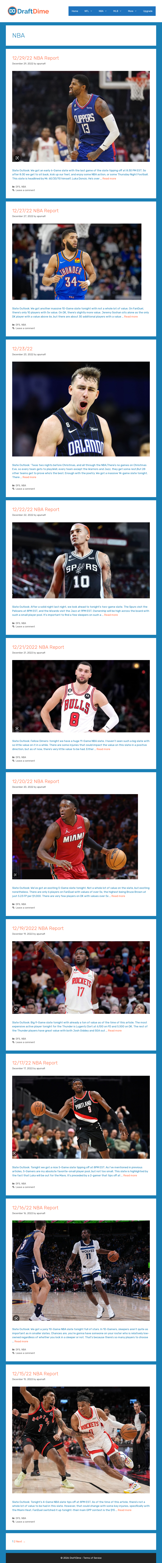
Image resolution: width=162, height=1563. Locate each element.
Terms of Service (92, 1557)
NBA (101, 11)
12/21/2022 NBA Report (38, 647)
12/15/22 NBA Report (35, 1374)
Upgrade (148, 11)
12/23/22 (22, 349)
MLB (115, 11)
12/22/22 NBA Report (35, 509)
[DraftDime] (28, 10)
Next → (20, 1541)
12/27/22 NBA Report (35, 211)
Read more (109, 178)
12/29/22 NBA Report (35, 58)
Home (75, 11)
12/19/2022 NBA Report (38, 928)
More (130, 11)
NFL (86, 11)
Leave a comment (25, 190)
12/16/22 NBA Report (35, 1208)
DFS (18, 186)
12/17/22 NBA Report (35, 1063)
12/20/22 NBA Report (35, 781)
